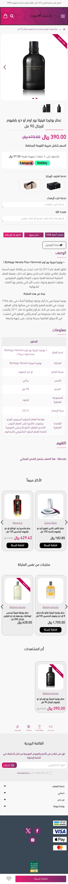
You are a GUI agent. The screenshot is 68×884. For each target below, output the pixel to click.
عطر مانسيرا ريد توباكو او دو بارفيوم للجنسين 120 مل (17, 530)
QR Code (61, 212)
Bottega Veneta (50, 607)
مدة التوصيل (52, 245)
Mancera (17, 523)
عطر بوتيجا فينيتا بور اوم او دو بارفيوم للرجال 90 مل (50, 701)
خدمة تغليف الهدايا (56, 176)
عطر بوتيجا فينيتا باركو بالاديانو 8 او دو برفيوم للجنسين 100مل (50, 614)
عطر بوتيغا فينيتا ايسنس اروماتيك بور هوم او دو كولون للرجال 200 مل (17, 615)
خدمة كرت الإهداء (56, 198)
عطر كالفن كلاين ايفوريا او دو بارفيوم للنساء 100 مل (50, 530)
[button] (63, 67)
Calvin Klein (50, 523)
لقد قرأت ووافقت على (32, 773)
